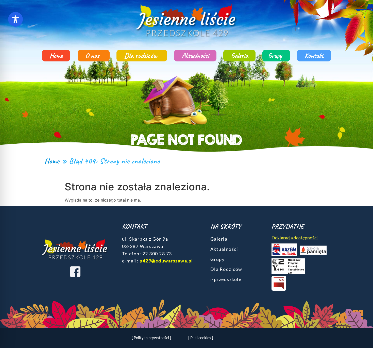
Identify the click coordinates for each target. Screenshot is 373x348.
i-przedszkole (226, 279)
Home (55, 55)
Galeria (239, 55)
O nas (92, 55)
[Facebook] (75, 271)
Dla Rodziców (226, 269)
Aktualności (195, 55)
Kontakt (314, 55)
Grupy (275, 55)
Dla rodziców (140, 55)
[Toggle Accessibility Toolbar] (15, 19)
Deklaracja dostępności (295, 237)
